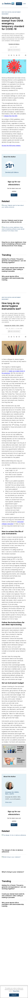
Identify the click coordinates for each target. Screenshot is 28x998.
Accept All (14, 995)
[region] (14, 992)
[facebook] (9, 55)
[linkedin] (11, 55)
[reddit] (16, 55)
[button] (3, 4)
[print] (25, 55)
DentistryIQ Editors (14, 44)
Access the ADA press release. (11, 145)
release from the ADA (10, 116)
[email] (19, 55)
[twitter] (14, 55)
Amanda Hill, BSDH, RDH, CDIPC (14, 325)
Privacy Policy (16, 991)
